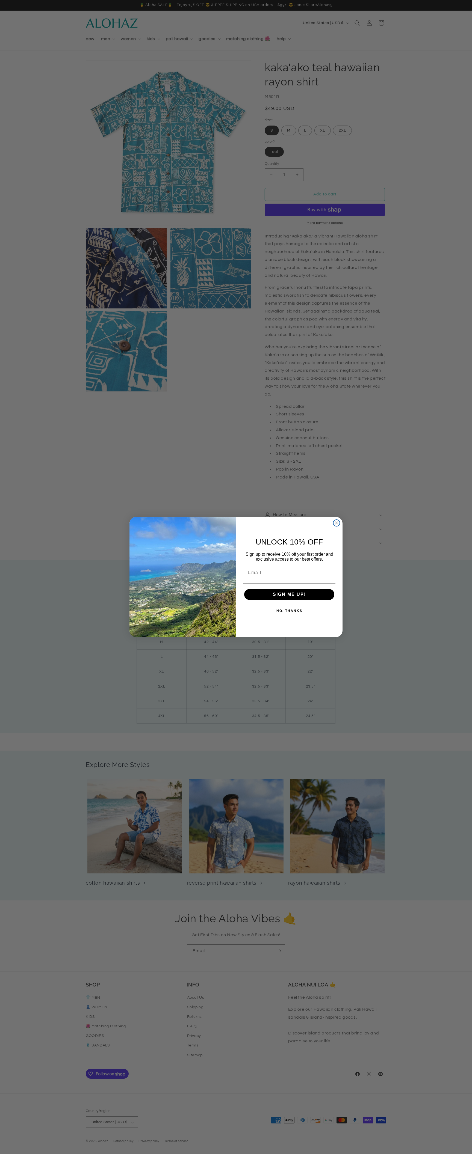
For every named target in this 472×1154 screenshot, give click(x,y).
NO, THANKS (289, 611)
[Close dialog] (336, 523)
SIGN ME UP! (289, 594)
